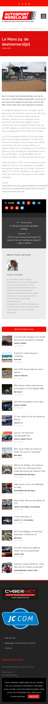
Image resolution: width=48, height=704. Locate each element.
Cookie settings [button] (17, 696)
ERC (28, 491)
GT (22, 423)
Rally (20, 392)
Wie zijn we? (10, 638)
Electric (17, 359)
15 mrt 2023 (18, 362)
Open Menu (43, 16)
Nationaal (25, 507)
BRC (15, 392)
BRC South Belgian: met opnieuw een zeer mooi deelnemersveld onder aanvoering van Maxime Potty (30, 468)
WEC (22, 554)
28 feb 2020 (6, 48)
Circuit (17, 343)
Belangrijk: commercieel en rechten (20, 643)
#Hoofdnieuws (15, 28)
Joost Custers (15, 275)
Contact (8, 648)
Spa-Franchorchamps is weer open (29, 402)
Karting (24, 376)
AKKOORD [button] (33, 696)
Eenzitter (25, 439)
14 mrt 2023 (18, 458)
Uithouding (35, 507)
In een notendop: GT (23, 517)
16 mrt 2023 (18, 346)
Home (4, 28)
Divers (23, 343)
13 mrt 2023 (18, 557)
